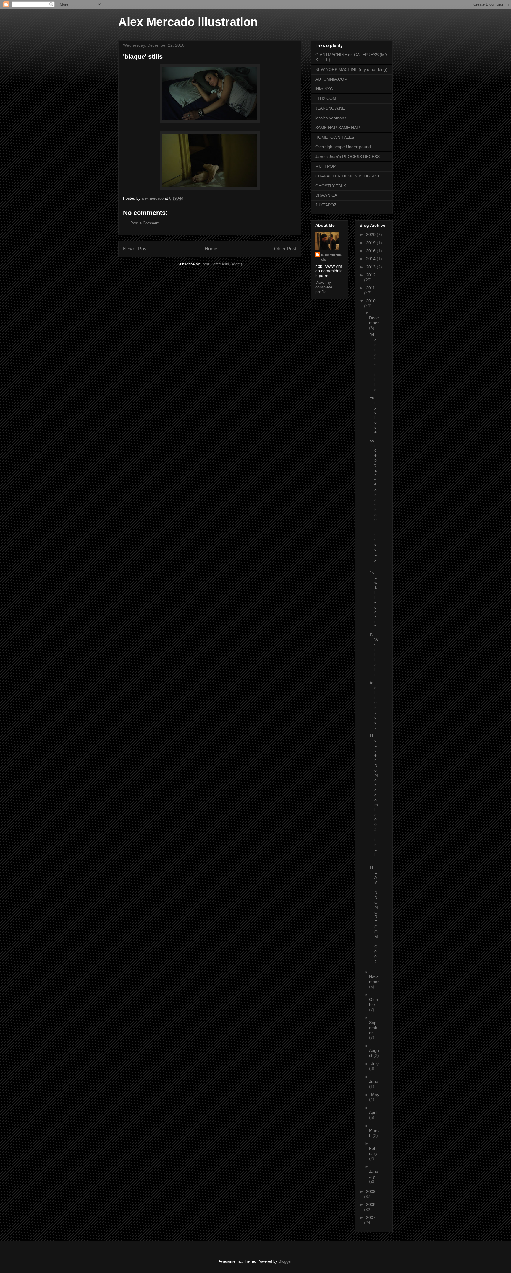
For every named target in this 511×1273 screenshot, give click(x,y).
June (373, 1081)
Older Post (285, 248)
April (373, 1112)
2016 (371, 250)
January (373, 1174)
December (374, 320)
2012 (371, 275)
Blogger (285, 1261)
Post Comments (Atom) (221, 264)
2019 (371, 242)
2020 (371, 234)
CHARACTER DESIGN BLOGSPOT (348, 176)
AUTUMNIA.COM (331, 79)
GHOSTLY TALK (330, 185)
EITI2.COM (325, 98)
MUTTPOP (325, 166)
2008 (371, 1204)
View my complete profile (323, 287)
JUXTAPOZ (326, 205)
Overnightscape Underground (343, 146)
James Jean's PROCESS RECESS (347, 156)
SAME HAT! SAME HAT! (337, 127)
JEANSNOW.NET (331, 108)
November (374, 979)
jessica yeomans (330, 117)
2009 (371, 1191)
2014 (371, 258)
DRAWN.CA (326, 195)
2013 (371, 267)
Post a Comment (144, 223)
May (375, 1094)
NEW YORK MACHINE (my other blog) (351, 69)
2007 (371, 1217)
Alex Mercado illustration (188, 21)
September (373, 1027)
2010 (371, 301)
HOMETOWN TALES (334, 137)
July (375, 1063)
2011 (370, 288)
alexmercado (331, 257)
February (373, 1151)
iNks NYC (324, 89)
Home (211, 248)
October (373, 1002)
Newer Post (135, 248)
